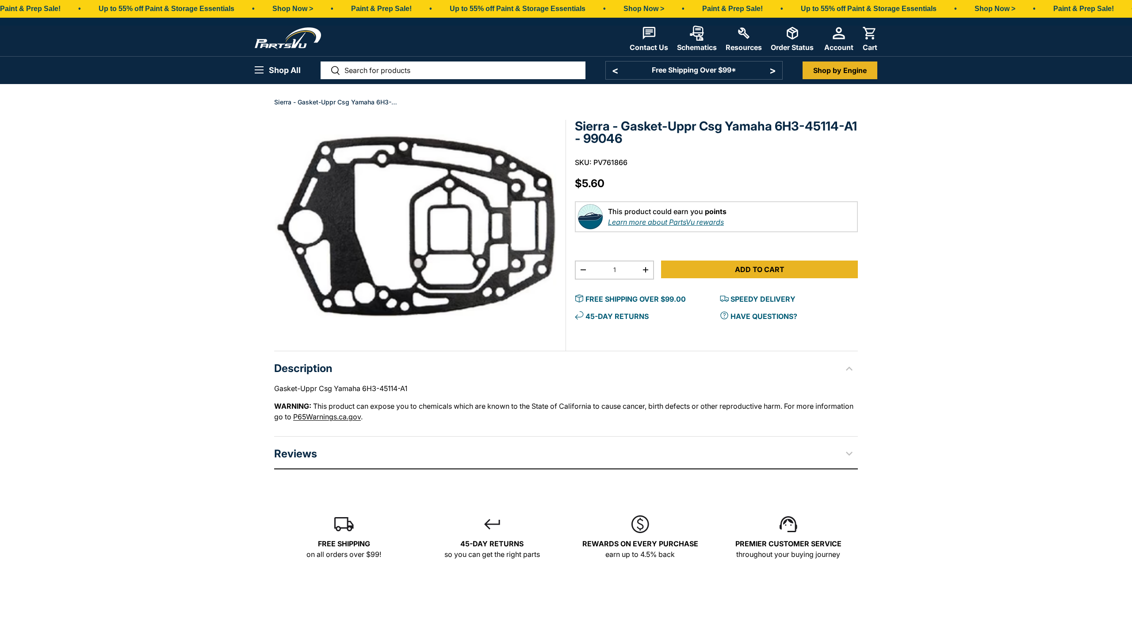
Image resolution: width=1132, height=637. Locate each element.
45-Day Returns (617, 316)
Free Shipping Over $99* (694, 69)
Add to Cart (759, 269)
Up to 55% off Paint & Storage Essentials (166, 8)
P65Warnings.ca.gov (327, 416)
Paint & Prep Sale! (30, 8)
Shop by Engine (840, 70)
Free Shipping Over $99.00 (635, 299)
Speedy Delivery (762, 299)
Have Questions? (763, 316)
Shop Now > (292, 8)
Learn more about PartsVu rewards (666, 222)
